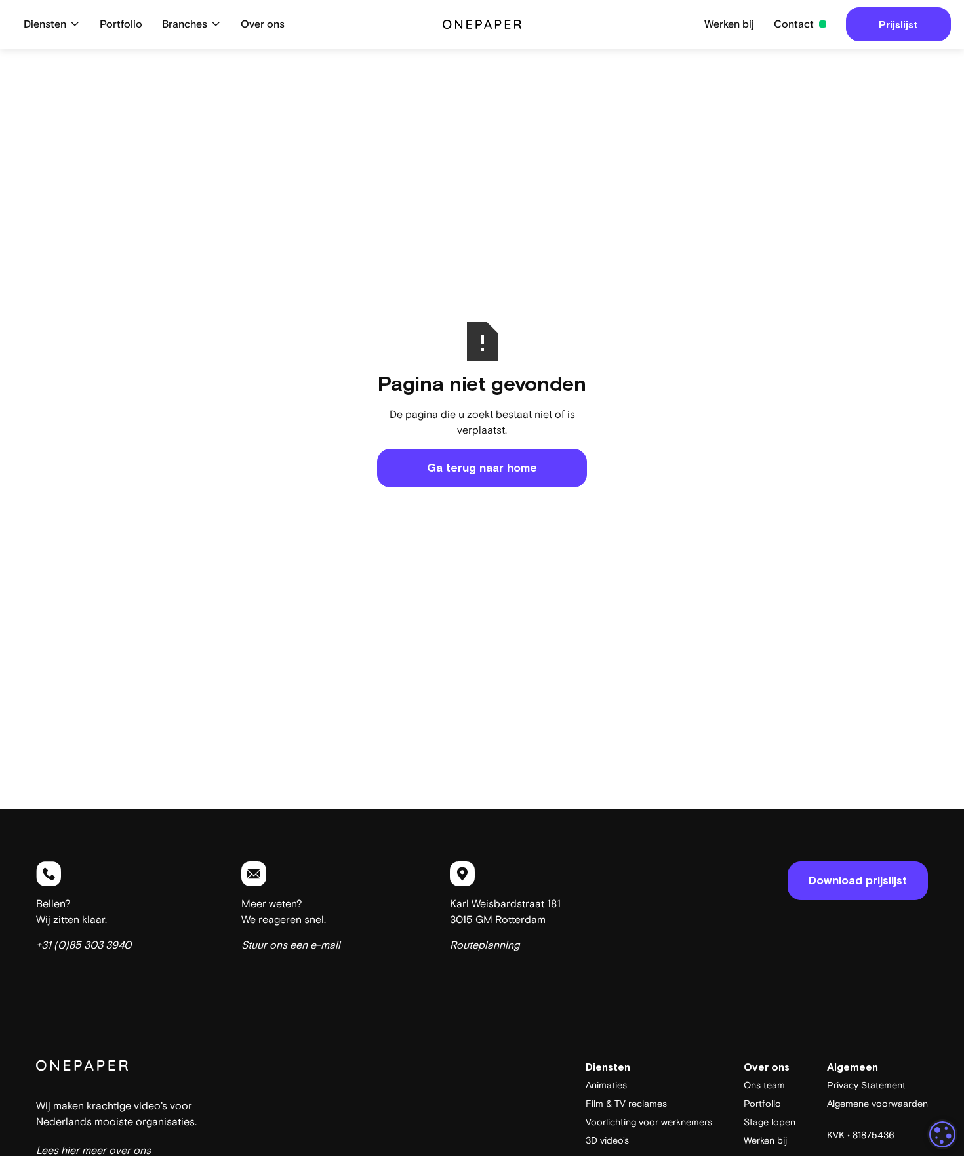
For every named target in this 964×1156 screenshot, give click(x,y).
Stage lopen (769, 1122)
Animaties (606, 1085)
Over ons (263, 24)
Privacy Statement (866, 1085)
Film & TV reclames (626, 1103)
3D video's (607, 1140)
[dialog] (942, 1134)
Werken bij (729, 24)
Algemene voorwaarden (877, 1103)
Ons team (764, 1085)
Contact (794, 24)
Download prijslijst (858, 880)
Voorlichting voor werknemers (649, 1122)
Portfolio (121, 24)
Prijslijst (898, 24)
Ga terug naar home (482, 467)
